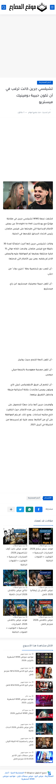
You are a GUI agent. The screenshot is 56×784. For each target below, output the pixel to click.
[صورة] (44, 658)
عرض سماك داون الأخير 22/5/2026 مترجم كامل (22, 757)
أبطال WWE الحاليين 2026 (21, 713)
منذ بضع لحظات (44, 545)
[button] (38, 509)
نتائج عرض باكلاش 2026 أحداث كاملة (19, 729)
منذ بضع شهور (25, 654)
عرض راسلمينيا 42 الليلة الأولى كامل (19, 743)
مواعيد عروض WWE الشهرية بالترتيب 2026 (20, 659)
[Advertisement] (28, 47)
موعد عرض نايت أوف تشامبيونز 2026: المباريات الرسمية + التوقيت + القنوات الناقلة (16, 557)
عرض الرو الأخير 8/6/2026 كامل (19, 685)
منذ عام (28, 696)
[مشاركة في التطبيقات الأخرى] (11, 509)
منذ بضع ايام (26, 710)
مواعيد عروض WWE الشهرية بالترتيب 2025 (20, 701)
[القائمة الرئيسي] (52, 7)
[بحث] (3, 7)
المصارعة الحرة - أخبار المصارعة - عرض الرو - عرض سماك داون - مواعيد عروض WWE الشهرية (28, 776)
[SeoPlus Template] (49, 773)
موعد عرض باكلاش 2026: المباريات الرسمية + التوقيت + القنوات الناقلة (16, 626)
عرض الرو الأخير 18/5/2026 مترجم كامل (18, 673)
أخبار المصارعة (45, 83)
